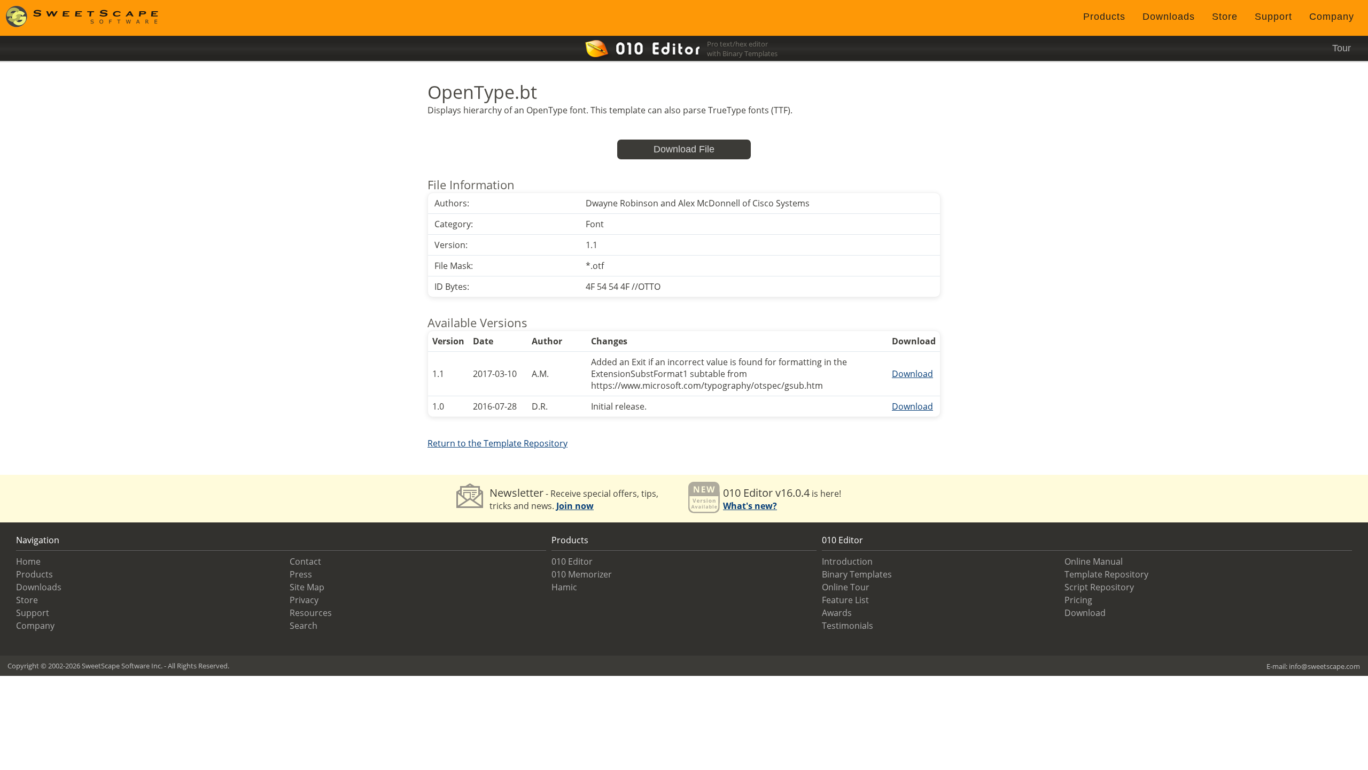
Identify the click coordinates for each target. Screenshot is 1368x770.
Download (912, 374)
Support (1273, 16)
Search (303, 626)
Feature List (845, 600)
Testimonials (847, 626)
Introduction (847, 561)
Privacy (304, 600)
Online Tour (845, 587)
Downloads (1168, 16)
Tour (1341, 48)
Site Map (307, 587)
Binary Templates (857, 574)
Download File (684, 149)
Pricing (1078, 600)
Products (1104, 16)
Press (301, 574)
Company (1331, 16)
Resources (311, 613)
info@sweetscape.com (1324, 666)
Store (1225, 16)
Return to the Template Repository (498, 443)
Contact (305, 561)
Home (28, 561)
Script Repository (1099, 587)
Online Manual (1093, 561)
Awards (837, 613)
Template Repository (1106, 574)
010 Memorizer (581, 574)
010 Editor (572, 561)
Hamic (564, 587)
